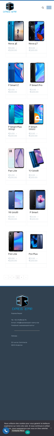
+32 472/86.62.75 (20, 320)
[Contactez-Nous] (6, 430)
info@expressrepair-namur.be (28, 323)
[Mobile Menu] (48, 7)
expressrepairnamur (26, 325)
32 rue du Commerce (19, 342)
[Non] (51, 428)
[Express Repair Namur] (10, 8)
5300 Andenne (16, 345)
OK (27, 432)
